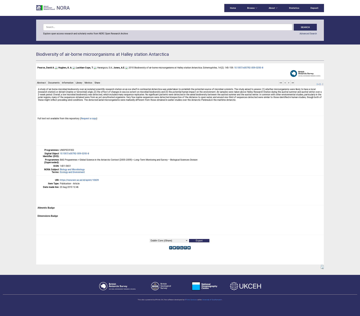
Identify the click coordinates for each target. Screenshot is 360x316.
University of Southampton (212, 300)
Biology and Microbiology (72, 169)
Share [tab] (97, 82)
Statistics (294, 8)
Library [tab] (79, 82)
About (272, 8)
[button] (322, 267)
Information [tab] (67, 82)
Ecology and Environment (72, 172)
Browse (251, 8)
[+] (318, 84)
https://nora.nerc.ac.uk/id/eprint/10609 (79, 180)
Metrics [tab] (88, 82)
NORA (63, 8)
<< (281, 82)
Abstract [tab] (41, 82)
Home (233, 8)
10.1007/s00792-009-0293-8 (248, 67)
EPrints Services (191, 300)
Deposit (314, 8)
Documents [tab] (54, 82)
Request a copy (88, 118)
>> (293, 82)
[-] (321, 84)
